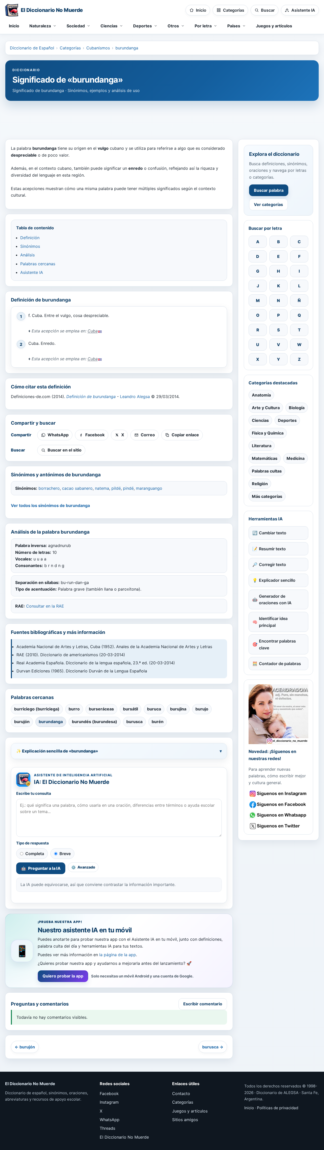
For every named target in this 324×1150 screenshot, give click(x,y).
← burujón (25, 1046)
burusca (134, 721)
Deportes (287, 420)
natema (102, 488)
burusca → (212, 1046)
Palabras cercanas (37, 263)
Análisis (27, 254)
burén (158, 721)
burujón (22, 721)
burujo (201, 708)
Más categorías (267, 496)
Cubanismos (98, 47)
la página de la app (117, 954)
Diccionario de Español (32, 47)
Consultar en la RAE (45, 606)
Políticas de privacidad (277, 1107)
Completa (34, 853)
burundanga (126, 47)
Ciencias (260, 420)
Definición (29, 237)
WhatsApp (109, 1119)
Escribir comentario (202, 1003)
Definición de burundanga (91, 396)
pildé (116, 488)
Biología (297, 407)
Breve (65, 853)
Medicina (296, 458)
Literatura (261, 445)
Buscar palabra (269, 190)
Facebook (109, 1093)
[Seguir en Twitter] (278, 826)
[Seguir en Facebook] (278, 804)
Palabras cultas (267, 471)
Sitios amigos (185, 1119)
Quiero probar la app (63, 975)
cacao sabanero (77, 488)
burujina (178, 708)
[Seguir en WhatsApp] (278, 815)
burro (74, 708)
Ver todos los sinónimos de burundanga (50, 505)
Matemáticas (264, 458)
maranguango (149, 488)
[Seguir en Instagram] (278, 793)
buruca (154, 708)
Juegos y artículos (274, 25)
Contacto (181, 1093)
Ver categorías (268, 204)
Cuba (93, 330)
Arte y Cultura (266, 407)
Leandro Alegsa (135, 396)
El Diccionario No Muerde (124, 1137)
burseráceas (101, 708)
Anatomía (261, 395)
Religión (260, 483)
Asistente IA (31, 272)
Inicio (14, 25)
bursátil (130, 708)
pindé (128, 488)
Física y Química (268, 433)
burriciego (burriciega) (36, 708)
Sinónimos (30, 246)
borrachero (49, 488)
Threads (107, 1128)
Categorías (70, 47)
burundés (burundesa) (94, 721)
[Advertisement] (162, 117)
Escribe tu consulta (33, 793)
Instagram (109, 1102)
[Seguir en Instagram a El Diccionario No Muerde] (278, 714)
